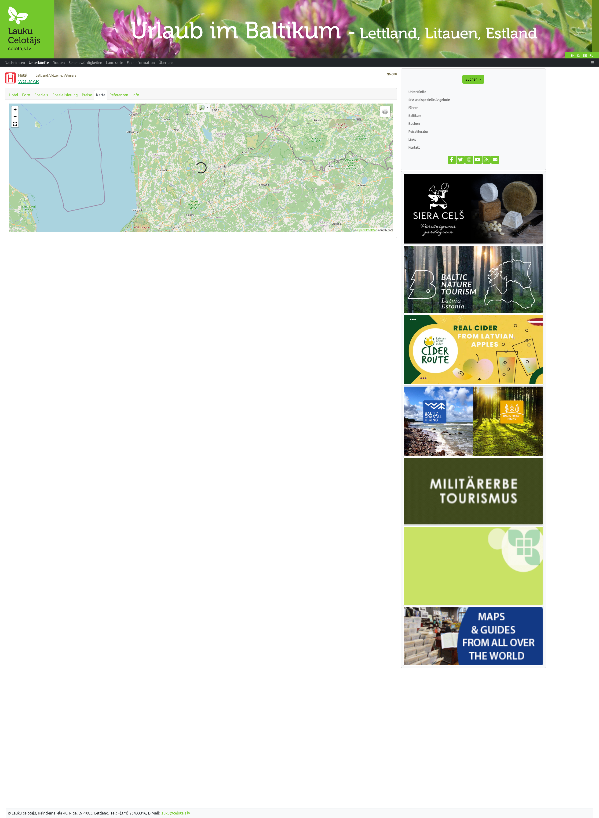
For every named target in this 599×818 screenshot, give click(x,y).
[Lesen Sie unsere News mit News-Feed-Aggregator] (486, 159)
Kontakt (414, 147)
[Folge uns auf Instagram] (469, 159)
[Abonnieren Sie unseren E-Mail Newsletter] (495, 159)
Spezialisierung (65, 95)
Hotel (13, 95)
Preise (87, 95)
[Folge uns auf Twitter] (460, 159)
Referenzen (119, 95)
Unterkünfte (417, 92)
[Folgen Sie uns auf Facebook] (452, 159)
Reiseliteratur (418, 131)
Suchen (471, 79)
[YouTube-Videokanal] (478, 159)
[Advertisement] (201, 278)
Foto (26, 95)
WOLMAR (28, 81)
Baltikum (415, 116)
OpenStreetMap (367, 230)
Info (135, 95)
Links (412, 139)
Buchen (414, 124)
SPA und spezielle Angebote (429, 100)
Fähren (413, 108)
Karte (100, 95)
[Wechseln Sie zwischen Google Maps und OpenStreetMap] (203, 108)
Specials (41, 95)
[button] (592, 62)
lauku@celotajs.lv (175, 813)
